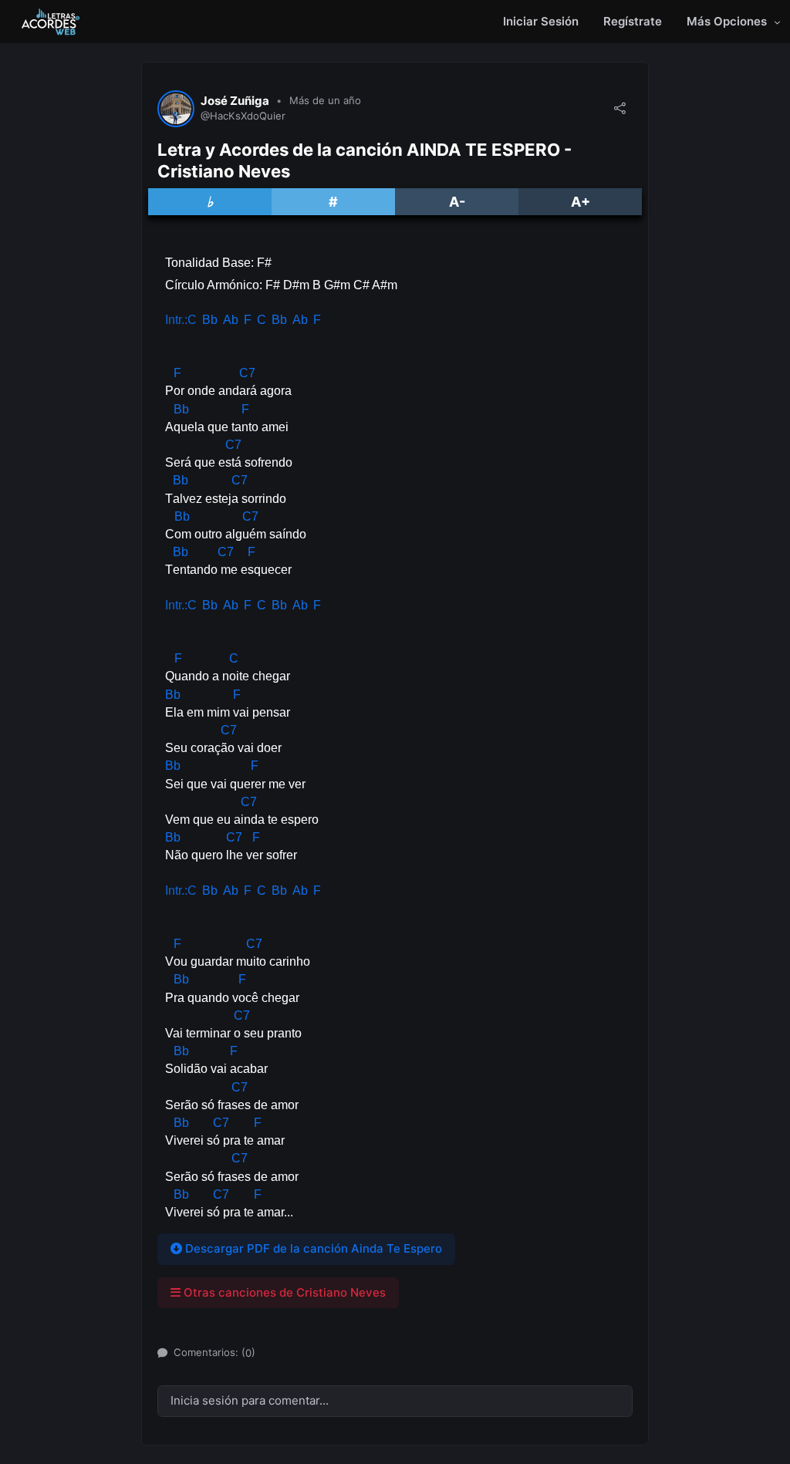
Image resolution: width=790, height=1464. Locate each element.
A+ (580, 202)
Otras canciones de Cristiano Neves (283, 1292)
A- (457, 202)
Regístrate (632, 21)
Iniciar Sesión (541, 21)
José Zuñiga (235, 101)
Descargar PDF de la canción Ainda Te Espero (312, 1248)
